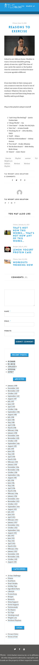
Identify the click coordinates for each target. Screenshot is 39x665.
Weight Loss (12, 618)
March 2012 (12, 546)
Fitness (15, 23)
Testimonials (13, 607)
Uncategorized (13, 615)
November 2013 (13, 501)
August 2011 (12, 562)
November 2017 (13, 391)
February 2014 (13, 494)
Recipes (15, 247)
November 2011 (13, 557)
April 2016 (11, 425)
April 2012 (11, 543)
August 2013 (12, 509)
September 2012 (14, 530)
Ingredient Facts (14, 589)
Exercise (8, 158)
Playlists (18, 158)
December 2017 (13, 388)
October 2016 (12, 409)
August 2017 (12, 399)
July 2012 (11, 536)
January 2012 (12, 551)
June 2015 (11, 451)
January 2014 (12, 496)
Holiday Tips (12, 586)
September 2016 (14, 412)
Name (7, 311)
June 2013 (11, 515)
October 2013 (12, 504)
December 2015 (13, 436)
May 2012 (11, 541)
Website (7, 331)
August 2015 (12, 446)
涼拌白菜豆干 (12, 367)
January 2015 (12, 465)
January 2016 (12, 433)
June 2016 (11, 420)
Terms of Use (13, 637)
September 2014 (14, 475)
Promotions (12, 594)
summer (28, 158)
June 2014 (11, 483)
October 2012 (13, 528)
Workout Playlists (14, 620)
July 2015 (11, 449)
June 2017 (11, 404)
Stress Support (13, 605)
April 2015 (11, 457)
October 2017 (12, 394)
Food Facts (11, 581)
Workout (17, 164)
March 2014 (12, 491)
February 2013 (13, 520)
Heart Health (12, 584)
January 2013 (12, 522)
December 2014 (13, 467)
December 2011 (13, 554)
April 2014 (11, 488)
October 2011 (12, 559)
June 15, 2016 (22, 23)
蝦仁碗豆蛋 (11, 364)
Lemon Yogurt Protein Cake (23, 251)
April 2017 (11, 407)
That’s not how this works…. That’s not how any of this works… (23, 234)
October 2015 (12, 441)
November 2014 (13, 470)
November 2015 (13, 438)
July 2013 (11, 512)
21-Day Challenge (14, 576)
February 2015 (13, 462)
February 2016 (13, 430)
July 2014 (11, 480)
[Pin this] (21, 180)
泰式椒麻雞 (11, 361)
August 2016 (12, 415)
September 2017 (14, 396)
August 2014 (12, 478)
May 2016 (11, 422)
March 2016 (12, 428)
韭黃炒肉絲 (11, 369)
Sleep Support (13, 602)
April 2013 (11, 517)
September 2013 (14, 507)
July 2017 (11, 401)
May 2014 (11, 486)
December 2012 (13, 525)
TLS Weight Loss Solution (16, 174)
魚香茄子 (11, 372)
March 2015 (12, 459)
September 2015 (14, 444)
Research (11, 599)
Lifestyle (11, 591)
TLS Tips (11, 612)
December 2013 (13, 499)
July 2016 (11, 417)
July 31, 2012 (23, 247)
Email (7, 321)
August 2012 (12, 533)
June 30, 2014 (23, 259)
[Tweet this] (16, 180)
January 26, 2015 (24, 225)
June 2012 (11, 538)
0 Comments (9, 177)
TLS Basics (12, 610)
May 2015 (11, 454)
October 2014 (12, 472)
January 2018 (12, 386)
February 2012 (13, 549)
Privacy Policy (13, 634)
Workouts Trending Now (23, 264)
